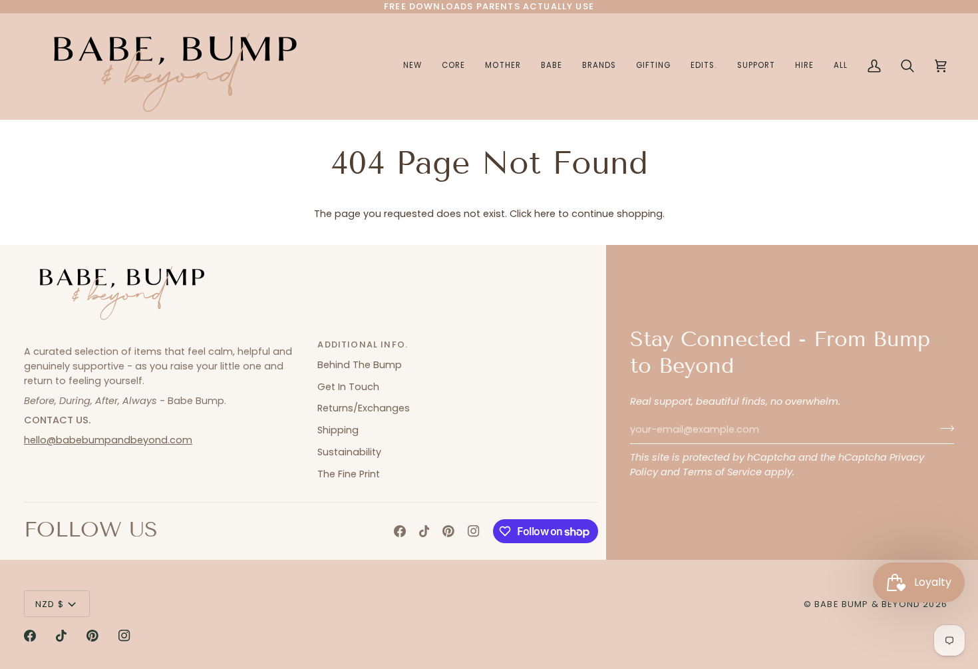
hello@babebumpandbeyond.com (108, 440)
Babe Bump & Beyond (867, 604)
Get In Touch (348, 386)
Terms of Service (722, 472)
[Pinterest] (448, 531)
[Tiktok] (424, 531)
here (545, 213)
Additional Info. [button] (362, 344)
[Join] (943, 428)
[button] (502, 66)
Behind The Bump (359, 364)
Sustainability (349, 452)
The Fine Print (348, 474)
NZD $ (49, 604)
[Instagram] (474, 531)
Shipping (338, 430)
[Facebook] (400, 531)
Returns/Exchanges (363, 408)
